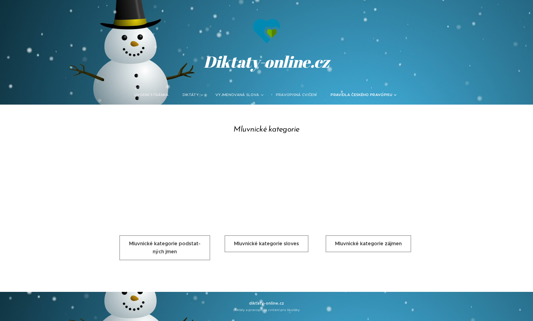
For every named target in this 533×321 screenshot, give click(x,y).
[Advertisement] (266, 182)
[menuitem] (155, 95)
